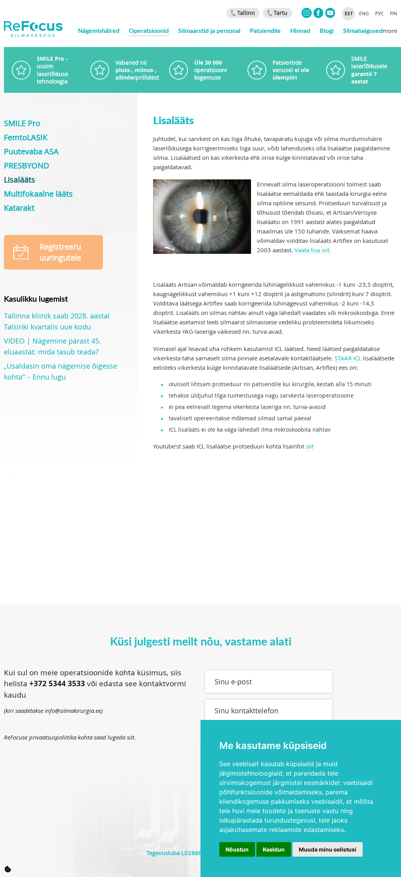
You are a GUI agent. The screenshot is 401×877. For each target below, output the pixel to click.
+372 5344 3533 (57, 683)
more (390, 30)
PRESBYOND (26, 165)
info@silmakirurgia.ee (73, 710)
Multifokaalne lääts (38, 193)
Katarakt (19, 208)
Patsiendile (265, 30)
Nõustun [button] (237, 849)
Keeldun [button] (274, 849)
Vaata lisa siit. (312, 250)
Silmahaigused (363, 30)
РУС (379, 13)
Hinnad (300, 30)
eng (364, 13)
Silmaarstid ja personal (209, 30)
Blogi (327, 30)
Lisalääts (19, 179)
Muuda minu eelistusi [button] (327, 849)
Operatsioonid (149, 30)
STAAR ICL (347, 358)
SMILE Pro (22, 123)
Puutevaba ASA (31, 151)
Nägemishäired (98, 30)
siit (310, 446)
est (349, 13)
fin (393, 13)
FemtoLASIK (25, 137)
